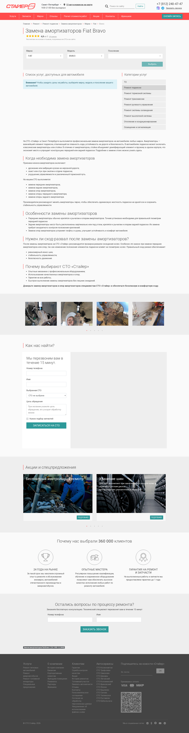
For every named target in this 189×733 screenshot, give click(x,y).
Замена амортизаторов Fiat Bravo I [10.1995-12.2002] (44, 647)
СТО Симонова (102, 673)
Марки (40, 16)
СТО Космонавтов (104, 668)
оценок (53, 37)
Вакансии (52, 670)
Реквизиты (52, 682)
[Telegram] (165, 723)
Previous (20, 314)
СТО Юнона (101, 687)
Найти (140, 6)
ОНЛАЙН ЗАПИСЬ (172, 16)
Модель (71, 51)
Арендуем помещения (57, 679)
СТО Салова (101, 693)
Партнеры (52, 684)
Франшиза (126, 16)
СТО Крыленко (102, 690)
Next (168, 314)
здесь (139, 150)
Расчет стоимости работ (75, 16)
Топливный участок (80, 682)
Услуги (13, 16)
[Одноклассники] (151, 723)
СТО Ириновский (103, 684)
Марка (29, 51)
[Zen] (155, 723)
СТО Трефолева (103, 670)
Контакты (110, 16)
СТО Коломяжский (104, 682)
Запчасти (26, 16)
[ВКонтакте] (147, 723)
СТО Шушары (102, 676)
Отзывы (54, 16)
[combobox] (44, 56)
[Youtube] (160, 723)
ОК (160, 671)
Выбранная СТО (33, 390)
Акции (96, 16)
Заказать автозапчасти (82, 684)
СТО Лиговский (103, 679)
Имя (28, 379)
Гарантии (76, 668)
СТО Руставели (103, 698)
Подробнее (83, 517)
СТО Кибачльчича (104, 701)
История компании (56, 668)
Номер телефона (34, 368)
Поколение (113, 51)
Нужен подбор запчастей (41, 418)
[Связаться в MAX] (158, 8)
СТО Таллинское (103, 695)
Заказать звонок (174, 8)
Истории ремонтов (80, 679)
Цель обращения (34, 401)
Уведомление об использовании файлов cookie (79, 709)
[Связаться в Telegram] (163, 8)
